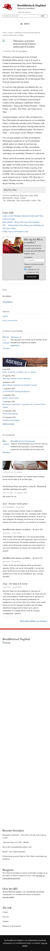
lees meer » (6, 452)
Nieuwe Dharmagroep (10, 413)
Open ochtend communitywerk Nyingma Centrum (20, 385)
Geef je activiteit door (10, 320)
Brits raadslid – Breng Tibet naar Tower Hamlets (21, 222)
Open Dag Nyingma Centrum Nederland (16, 378)
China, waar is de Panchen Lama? (16, 231)
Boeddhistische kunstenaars (23, 441)
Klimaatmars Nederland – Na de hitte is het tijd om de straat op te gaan (24, 836)
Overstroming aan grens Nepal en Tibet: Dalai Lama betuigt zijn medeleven (25, 857)
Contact (5, 912)
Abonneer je (16, 336)
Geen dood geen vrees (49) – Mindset (16, 842)
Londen (33, 200)
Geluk (31, 195)
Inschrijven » (15, 345)
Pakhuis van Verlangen (13, 472)
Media (36, 195)
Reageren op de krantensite (12, 926)
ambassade (11, 200)
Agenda (5, 316)
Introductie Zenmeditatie (11, 420)
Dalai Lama (24, 195)
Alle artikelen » (8, 301)
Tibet (39, 200)
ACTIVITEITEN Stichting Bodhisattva (16, 391)
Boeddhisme (14, 195)
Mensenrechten (8, 198)
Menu (27, 24)
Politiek (23, 198)
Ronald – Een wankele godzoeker (14, 851)
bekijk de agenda (8, 424)
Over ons (6, 917)
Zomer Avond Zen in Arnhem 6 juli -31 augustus (20, 372)
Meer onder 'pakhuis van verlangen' (33, 621)
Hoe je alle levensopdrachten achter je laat (17, 847)
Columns (6, 921)
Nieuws (10, 33)
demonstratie (25, 200)
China (18, 200)
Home (4, 33)
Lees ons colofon (8, 897)
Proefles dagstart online (11, 398)
